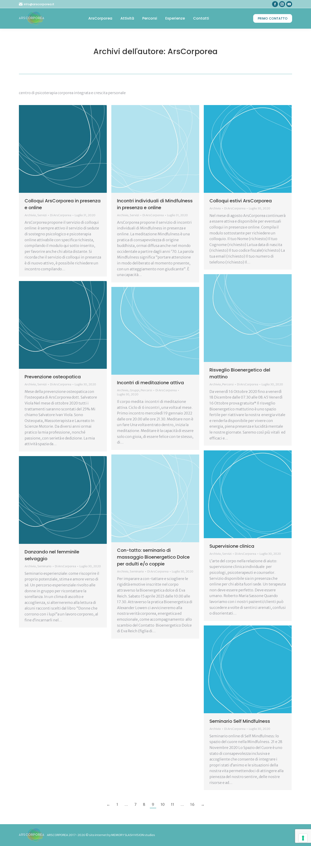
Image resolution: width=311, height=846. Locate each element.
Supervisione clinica (231, 546)
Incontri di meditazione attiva (150, 382)
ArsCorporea (193, 51)
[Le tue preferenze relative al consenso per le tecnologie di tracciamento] (303, 838)
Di (60, 215)
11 (172, 804)
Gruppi (134, 390)
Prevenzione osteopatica (53, 377)
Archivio (30, 215)
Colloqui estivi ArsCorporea (240, 201)
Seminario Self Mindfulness (239, 721)
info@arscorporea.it (39, 4)
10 (163, 804)
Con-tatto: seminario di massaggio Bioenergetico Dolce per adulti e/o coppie (153, 557)
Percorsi (228, 384)
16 (192, 804)
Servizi (42, 215)
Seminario (137, 571)
